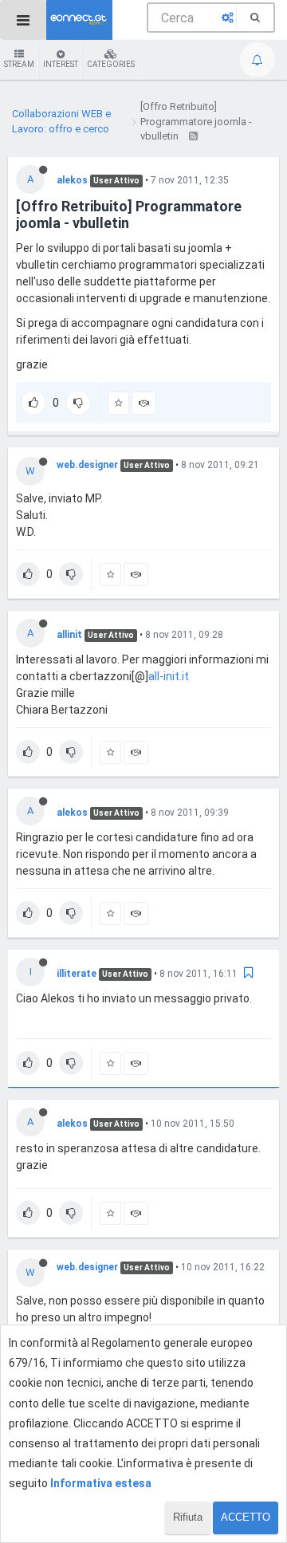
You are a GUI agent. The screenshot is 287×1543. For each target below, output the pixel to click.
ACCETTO (245, 1517)
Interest (60, 64)
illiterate (76, 973)
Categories (111, 64)
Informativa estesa (100, 1483)
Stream (19, 64)
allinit (69, 634)
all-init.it (168, 676)
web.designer (87, 464)
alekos (72, 180)
